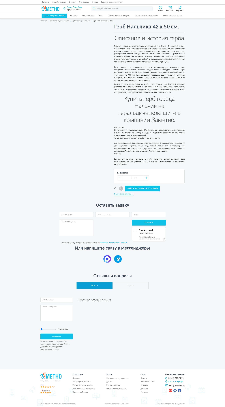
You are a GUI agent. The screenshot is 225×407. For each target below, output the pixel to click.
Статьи (95, 2)
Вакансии (144, 385)
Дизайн (109, 382)
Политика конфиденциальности (116, 404)
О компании (84, 2)
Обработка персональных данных (171, 404)
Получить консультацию (123, 194)
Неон (101, 16)
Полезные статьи (147, 382)
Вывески (73, 16)
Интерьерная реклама (81, 382)
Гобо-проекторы (88, 16)
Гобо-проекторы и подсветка (84, 389)
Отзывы (72, 2)
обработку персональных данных (113, 243)
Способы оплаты (59, 2)
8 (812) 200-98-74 (73, 10)
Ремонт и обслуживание (116, 389)
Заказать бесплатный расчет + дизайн (142, 188)
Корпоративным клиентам (111, 2)
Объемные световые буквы (119, 16)
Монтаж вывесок (113, 385)
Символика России (80, 392)
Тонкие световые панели (172, 16)
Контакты (144, 392)
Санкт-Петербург (74, 7)
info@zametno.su (176, 386)
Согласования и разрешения (146, 16)
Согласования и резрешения (117, 378)
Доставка (45, 2)
